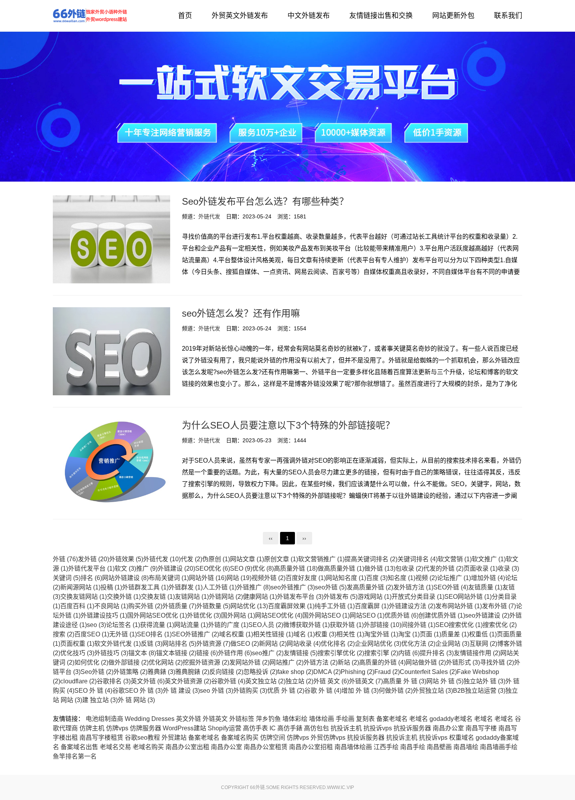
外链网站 (226, 596)
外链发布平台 (300, 596)
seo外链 (331, 587)
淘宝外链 (381, 634)
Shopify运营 (224, 728)
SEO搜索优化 (459, 625)
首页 (185, 16)
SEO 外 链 (93, 690)
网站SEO (367, 615)
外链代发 (90, 15)
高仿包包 (316, 728)
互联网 (483, 643)
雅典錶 (161, 671)
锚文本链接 (176, 653)
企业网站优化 (378, 643)
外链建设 (176, 568)
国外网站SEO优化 (157, 615)
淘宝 (409, 634)
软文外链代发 (117, 643)
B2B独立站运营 (479, 690)
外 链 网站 (136, 700)
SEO (241, 568)
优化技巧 (77, 653)
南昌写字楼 (481, 728)
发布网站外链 (458, 606)
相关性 (350, 634)
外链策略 (130, 671)
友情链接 (301, 653)
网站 (239, 578)
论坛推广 (454, 578)
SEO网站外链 (468, 596)
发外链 (93, 559)
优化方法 (418, 643)
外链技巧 (111, 653)
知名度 (401, 578)
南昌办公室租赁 (266, 747)
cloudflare (78, 681)
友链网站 (192, 596)
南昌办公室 (448, 728)
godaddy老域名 (451, 718)
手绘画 (345, 718)
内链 (409, 653)
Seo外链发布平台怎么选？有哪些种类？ (265, 201)
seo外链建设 (487, 615)
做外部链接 (128, 662)
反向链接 (226, 671)
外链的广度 (228, 625)
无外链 (123, 634)
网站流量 (191, 625)
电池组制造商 (104, 718)
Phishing (357, 671)
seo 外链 (216, 690)
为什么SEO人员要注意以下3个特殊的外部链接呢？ (288, 425)
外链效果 (126, 559)
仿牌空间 (272, 737)
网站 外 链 (445, 681)
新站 (348, 662)
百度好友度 (306, 578)
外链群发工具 (145, 587)
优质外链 (402, 615)
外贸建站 (174, 737)
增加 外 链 (360, 690)
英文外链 (148, 681)
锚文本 (142, 653)
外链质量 (179, 606)
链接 (207, 653)
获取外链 (347, 625)
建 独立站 (100, 700)
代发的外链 (443, 568)
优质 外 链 (285, 690)
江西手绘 (386, 747)
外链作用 (235, 653)
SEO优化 (212, 568)
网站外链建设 (125, 578)
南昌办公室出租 (187, 747)
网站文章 (247, 559)
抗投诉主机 (346, 728)
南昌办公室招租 (311, 747)
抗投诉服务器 (412, 728)
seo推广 (268, 653)
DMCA (327, 671)
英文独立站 (265, 681)
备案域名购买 (240, 737)
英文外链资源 (188, 681)
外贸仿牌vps (328, 737)
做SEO (244, 643)
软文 (125, 568)
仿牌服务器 (145, 728)
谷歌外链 (228, 681)
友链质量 (485, 587)
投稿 (111, 587)
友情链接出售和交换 (381, 16)
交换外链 (124, 596)
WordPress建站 (184, 728)
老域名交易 (115, 747)
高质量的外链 (382, 662)
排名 (91, 578)
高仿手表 (255, 728)
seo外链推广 (293, 587)
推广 (147, 568)
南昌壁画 (439, 747)
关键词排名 (417, 559)
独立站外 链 (484, 681)
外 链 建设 (181, 690)
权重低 (483, 634)
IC (273, 728)
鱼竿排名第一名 (75, 756)
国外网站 (238, 615)
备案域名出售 (79, 747)
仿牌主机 (91, 728)
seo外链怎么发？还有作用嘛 (241, 313)
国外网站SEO (326, 615)
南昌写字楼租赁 (101, 737)
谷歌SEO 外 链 (137, 690)
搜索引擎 (381, 653)
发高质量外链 (370, 587)
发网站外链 (249, 662)
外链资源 (213, 643)
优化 (263, 568)
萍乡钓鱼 (268, 718)
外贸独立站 (433, 690)
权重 (325, 634)
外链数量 (213, 606)
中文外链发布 (309, 16)
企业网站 (452, 643)
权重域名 (461, 737)
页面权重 (77, 643)
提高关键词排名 (371, 559)
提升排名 (437, 653)
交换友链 (158, 596)
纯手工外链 (334, 606)
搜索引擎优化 (341, 653)
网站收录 (304, 643)
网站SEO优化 (278, 615)
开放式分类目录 (418, 596)
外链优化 (204, 615)
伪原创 (216, 559)
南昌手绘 (412, 747)
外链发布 (340, 596)
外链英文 (366, 681)
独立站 (299, 681)
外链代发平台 (91, 568)
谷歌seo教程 (142, 737)
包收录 (409, 568)
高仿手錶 (289, 728)
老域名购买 (148, 747)
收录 (508, 568)
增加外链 (488, 578)
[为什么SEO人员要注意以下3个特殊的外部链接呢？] (111, 463)
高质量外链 (296, 568)
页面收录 (481, 568)
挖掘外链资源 (206, 662)
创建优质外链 (442, 615)
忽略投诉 (260, 671)
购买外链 (145, 606)
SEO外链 (450, 587)
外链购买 (250, 690)
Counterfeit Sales (428, 671)
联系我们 (508, 16)
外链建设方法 (412, 606)
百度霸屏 (372, 606)
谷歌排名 (114, 681)
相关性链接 (273, 634)
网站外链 (207, 578)
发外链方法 (413, 587)
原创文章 (281, 559)
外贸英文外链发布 (240, 16)
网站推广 (287, 662)
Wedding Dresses (149, 718)
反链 (151, 643)
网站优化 (249, 606)
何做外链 (396, 690)
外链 (65, 559)
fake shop (295, 671)
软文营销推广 (321, 559)
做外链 (379, 568)
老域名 (418, 718)
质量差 (455, 634)
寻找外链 (497, 662)
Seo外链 (97, 671)
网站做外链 (426, 662)
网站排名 (179, 643)
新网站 (273, 643)
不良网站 (111, 606)
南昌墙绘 (465, 747)
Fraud (387, 671)
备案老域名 (392, 718)
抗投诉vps (377, 728)
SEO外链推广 (195, 634)
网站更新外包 (453, 16)
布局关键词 (169, 578)
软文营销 (455, 559)
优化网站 (166, 662)
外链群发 (186, 587)
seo (96, 625)
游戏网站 (375, 596)
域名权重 (236, 634)
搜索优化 (500, 625)
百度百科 (77, 606)
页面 (430, 634)
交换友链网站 (83, 596)
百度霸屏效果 (291, 606)
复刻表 (365, 718)
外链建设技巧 (104, 615)
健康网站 (260, 596)
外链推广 (254, 587)
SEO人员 (265, 625)
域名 (304, 634)
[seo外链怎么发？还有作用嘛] (111, 351)
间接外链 (418, 625)
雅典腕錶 (192, 671)
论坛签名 (123, 625)
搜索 (63, 634)
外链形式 (463, 662)
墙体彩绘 (294, 718)
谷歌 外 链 (322, 690)
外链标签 (241, 718)
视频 (426, 578)
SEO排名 (154, 634)
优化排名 (338, 643)
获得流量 (157, 625)
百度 (377, 578)
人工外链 (220, 587)
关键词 (67, 578)
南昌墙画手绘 (499, 747)
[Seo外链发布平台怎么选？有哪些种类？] (111, 239)
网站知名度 (346, 578)
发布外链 (499, 606)
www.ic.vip (340, 787)
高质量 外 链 (404, 681)
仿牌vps (117, 728)
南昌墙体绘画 (353, 747)
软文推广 (489, 559)
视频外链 (269, 578)
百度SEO (91, 634)
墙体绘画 (321, 718)
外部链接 (382, 625)
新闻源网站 (80, 587)
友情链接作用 (477, 653)
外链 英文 (331, 681)
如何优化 (91, 662)
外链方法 (321, 662)
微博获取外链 (306, 625)
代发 (191, 559)
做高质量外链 (341, 568)
